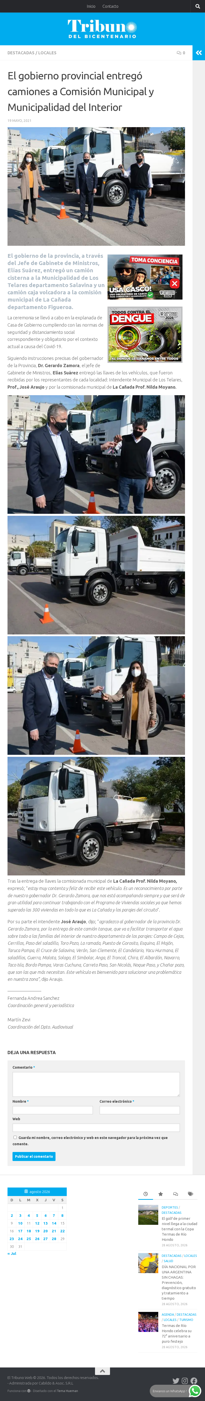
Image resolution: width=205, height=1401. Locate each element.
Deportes (170, 1207)
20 (45, 1231)
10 (20, 1223)
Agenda (168, 1314)
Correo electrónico (117, 1101)
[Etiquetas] (190, 1194)
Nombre (20, 1101)
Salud (168, 1261)
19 (37, 1231)
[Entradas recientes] (145, 1194)
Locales (47, 53)
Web (16, 1119)
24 (20, 1239)
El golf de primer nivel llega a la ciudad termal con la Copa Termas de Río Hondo (179, 1229)
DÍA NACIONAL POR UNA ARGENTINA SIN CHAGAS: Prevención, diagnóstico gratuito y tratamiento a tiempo (179, 1282)
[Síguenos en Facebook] (194, 1380)
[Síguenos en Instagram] (185, 1380)
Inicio (91, 6)
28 (54, 1239)
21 (54, 1231)
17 (20, 1231)
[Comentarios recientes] (175, 1194)
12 (37, 1223)
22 (62, 1231)
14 (54, 1223)
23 (12, 1239)
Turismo (186, 1319)
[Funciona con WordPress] (28, 1390)
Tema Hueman (67, 1390)
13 (45, 1223)
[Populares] (160, 1194)
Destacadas (21, 53)
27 (45, 1239)
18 (28, 1231)
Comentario (23, 1067)
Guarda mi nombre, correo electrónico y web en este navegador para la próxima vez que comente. (90, 1141)
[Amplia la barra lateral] (198, 52)
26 (37, 1239)
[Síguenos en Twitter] (176, 1380)
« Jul (12, 1253)
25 (28, 1239)
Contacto (110, 6)
